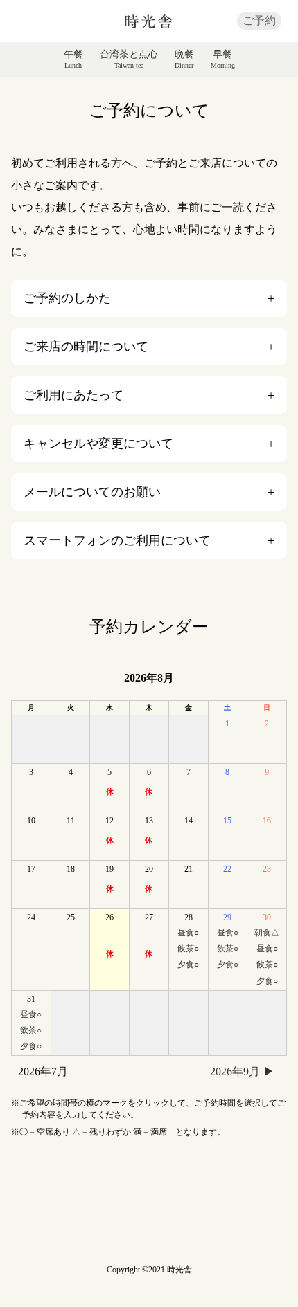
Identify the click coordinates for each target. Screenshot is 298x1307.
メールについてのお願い (92, 492)
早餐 (223, 59)
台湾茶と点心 (129, 59)
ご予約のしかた (67, 298)
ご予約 (259, 20)
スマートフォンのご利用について (117, 540)
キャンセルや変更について (98, 443)
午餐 (73, 59)
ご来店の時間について (86, 346)
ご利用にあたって (73, 395)
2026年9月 (235, 1071)
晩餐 (184, 59)
